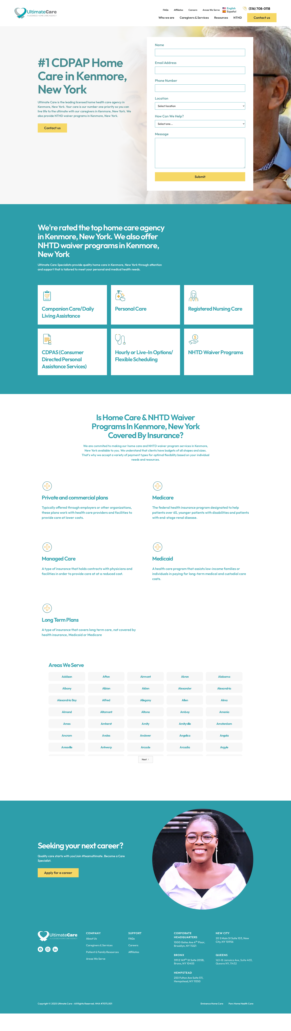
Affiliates (178, 9)
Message (162, 134)
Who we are (166, 18)
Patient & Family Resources (102, 952)
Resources (221, 18)
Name (159, 45)
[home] (35, 13)
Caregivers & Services (194, 18)
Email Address (165, 63)
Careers (192, 9)
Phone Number (166, 80)
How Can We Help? (169, 116)
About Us (91, 938)
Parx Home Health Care (241, 1003)
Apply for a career (58, 873)
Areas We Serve (211, 9)
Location (161, 98)
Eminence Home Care (212, 1003)
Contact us (262, 17)
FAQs (165, 9)
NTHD (237, 18)
